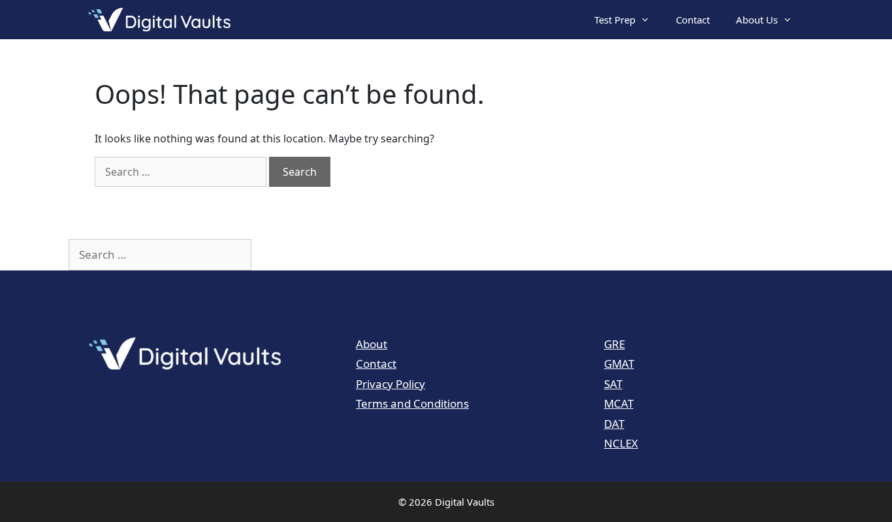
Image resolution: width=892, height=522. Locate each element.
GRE (614, 343)
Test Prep (614, 19)
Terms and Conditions (412, 403)
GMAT (619, 363)
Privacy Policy (390, 383)
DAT (614, 423)
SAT (613, 383)
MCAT (618, 403)
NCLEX (621, 443)
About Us (757, 19)
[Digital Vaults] (162, 19)
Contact (693, 19)
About (371, 343)
